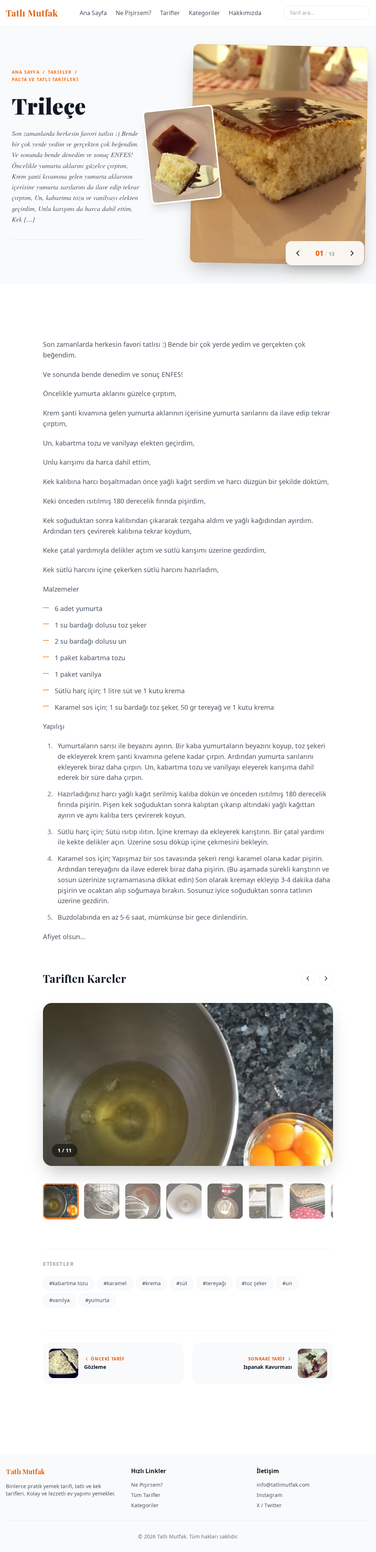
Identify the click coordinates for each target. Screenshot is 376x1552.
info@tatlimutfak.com (283, 1484)
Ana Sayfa (93, 13)
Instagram (269, 1494)
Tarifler (170, 13)
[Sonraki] (326, 978)
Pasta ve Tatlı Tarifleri (45, 80)
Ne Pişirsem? (133, 13)
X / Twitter (269, 1505)
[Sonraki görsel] (352, 253)
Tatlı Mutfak (32, 13)
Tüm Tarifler (145, 1494)
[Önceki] (308, 978)
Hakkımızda (245, 13)
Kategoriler (204, 13)
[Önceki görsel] (298, 253)
